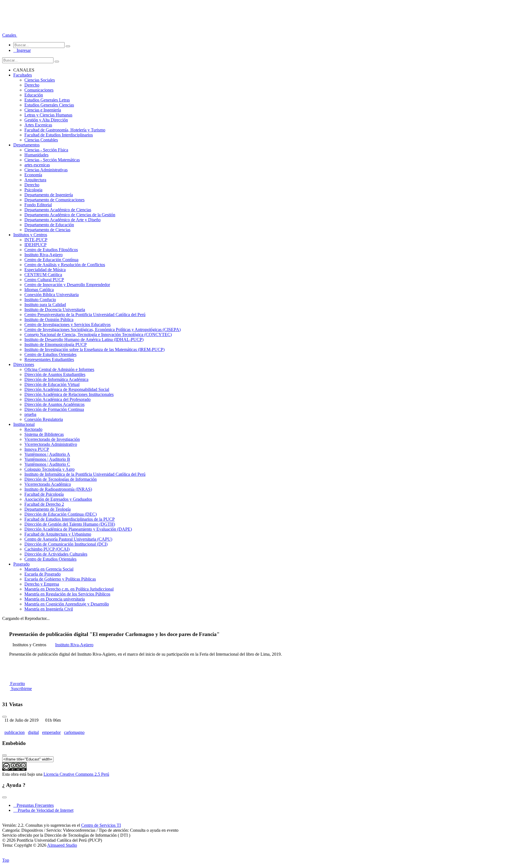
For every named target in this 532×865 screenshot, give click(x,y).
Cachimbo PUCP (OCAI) (47, 549)
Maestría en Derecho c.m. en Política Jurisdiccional (69, 589)
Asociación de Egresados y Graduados (58, 499)
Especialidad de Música (45, 269)
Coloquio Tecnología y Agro (49, 469)
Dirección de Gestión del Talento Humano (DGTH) (69, 524)
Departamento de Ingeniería (48, 194)
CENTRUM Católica (43, 274)
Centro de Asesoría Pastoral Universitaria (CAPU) (68, 539)
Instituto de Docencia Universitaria (54, 309)
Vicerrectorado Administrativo (50, 444)
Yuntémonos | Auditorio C (47, 464)
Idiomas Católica (39, 289)
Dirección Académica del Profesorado (57, 399)
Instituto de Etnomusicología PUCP (55, 344)
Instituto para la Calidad (45, 304)
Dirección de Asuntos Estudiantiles (54, 374)
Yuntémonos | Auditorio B (47, 459)
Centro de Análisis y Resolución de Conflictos (64, 264)
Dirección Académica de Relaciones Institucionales (69, 394)
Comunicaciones (38, 90)
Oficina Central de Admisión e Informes (59, 369)
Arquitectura (35, 179)
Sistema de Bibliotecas (44, 434)
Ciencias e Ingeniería (42, 110)
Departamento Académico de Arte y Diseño (62, 219)
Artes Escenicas (38, 125)
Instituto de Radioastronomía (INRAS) (58, 489)
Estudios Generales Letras (47, 100)
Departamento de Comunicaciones (54, 199)
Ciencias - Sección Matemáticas (52, 159)
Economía (33, 174)
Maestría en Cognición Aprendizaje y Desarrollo (66, 604)
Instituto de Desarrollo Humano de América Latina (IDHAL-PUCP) (84, 339)
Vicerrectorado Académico (47, 484)
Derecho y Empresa (41, 584)
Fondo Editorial (38, 204)
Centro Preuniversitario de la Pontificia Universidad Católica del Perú (84, 314)
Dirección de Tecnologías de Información (60, 479)
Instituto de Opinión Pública (48, 319)
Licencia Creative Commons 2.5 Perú (76, 774)
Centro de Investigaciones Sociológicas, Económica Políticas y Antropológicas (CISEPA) (102, 329)
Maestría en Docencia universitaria (54, 599)
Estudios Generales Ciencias (49, 105)
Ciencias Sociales (39, 80)
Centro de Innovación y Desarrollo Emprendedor (67, 284)
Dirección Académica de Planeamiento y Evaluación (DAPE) (78, 529)
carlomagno (74, 732)
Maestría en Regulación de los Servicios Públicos (67, 594)
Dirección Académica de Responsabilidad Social (66, 389)
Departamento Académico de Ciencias (57, 209)
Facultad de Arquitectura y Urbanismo (57, 534)
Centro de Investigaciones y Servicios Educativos (67, 324)
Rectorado (33, 429)
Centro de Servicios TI (101, 825)
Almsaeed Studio (62, 845)
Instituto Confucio (40, 299)
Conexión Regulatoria (43, 419)
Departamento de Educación (49, 224)
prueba (30, 414)
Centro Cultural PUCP (44, 279)
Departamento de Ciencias (47, 229)
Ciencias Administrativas (46, 169)
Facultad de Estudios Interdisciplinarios (58, 135)
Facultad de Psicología (44, 494)
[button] (9, 35)
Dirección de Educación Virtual (52, 384)
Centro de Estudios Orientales (50, 354)
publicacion (14, 732)
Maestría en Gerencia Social (48, 569)
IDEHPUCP (35, 244)
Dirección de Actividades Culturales (55, 554)
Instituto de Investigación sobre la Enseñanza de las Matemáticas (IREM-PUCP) (94, 349)
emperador (51, 732)
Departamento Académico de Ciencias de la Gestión (69, 214)
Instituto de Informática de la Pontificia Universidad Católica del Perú (84, 474)
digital (33, 732)
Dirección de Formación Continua (54, 409)
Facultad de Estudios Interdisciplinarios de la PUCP (69, 519)
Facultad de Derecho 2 (44, 504)
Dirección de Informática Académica (56, 379)
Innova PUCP (36, 449)
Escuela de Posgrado (42, 574)
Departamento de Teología (47, 509)
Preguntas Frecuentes (33, 805)
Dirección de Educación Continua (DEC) (60, 514)
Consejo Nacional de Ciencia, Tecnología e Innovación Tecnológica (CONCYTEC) (98, 334)
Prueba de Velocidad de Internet (43, 810)
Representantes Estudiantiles (49, 359)
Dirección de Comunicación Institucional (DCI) (66, 544)
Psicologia (33, 189)
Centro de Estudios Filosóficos (51, 249)
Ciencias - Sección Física (46, 149)
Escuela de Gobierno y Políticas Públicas (60, 579)
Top (5, 860)
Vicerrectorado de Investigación (52, 439)
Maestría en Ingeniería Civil (48, 609)
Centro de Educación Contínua (51, 259)
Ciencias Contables (41, 140)
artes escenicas (37, 164)
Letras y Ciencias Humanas (48, 115)
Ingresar (22, 50)
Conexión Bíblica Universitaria (51, 294)
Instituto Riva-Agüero (43, 254)
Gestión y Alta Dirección (46, 120)
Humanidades (36, 154)
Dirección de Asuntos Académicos (54, 404)
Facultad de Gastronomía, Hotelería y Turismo (64, 130)
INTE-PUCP (35, 239)
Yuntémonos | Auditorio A (47, 454)
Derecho (31, 85)
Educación (33, 95)
